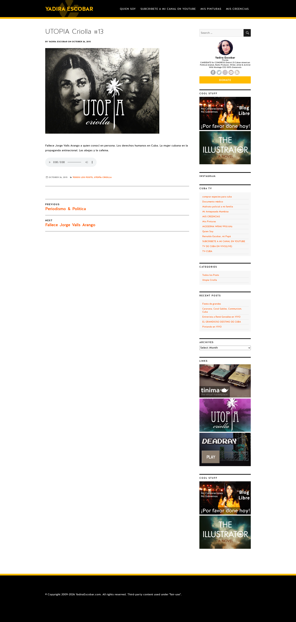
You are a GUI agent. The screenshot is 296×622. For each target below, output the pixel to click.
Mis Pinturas (210, 9)
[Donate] (225, 129)
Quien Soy (128, 9)
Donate (225, 80)
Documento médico (212, 201)
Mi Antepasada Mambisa (215, 211)
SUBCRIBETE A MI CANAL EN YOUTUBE (168, 9)
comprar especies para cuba (217, 196)
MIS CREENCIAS (237, 9)
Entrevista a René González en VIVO (221, 316)
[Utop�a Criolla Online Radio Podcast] (225, 431)
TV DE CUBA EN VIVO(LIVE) (217, 246)
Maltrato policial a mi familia (217, 206)
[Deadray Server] (225, 465)
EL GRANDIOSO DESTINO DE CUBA (221, 321)
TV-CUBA (207, 251)
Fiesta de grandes (211, 303)
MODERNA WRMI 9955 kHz (217, 226)
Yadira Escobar (69, 9)
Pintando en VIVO (212, 326)
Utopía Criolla (103, 177)
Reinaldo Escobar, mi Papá (216, 236)
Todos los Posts (83, 177)
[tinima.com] (225, 397)
